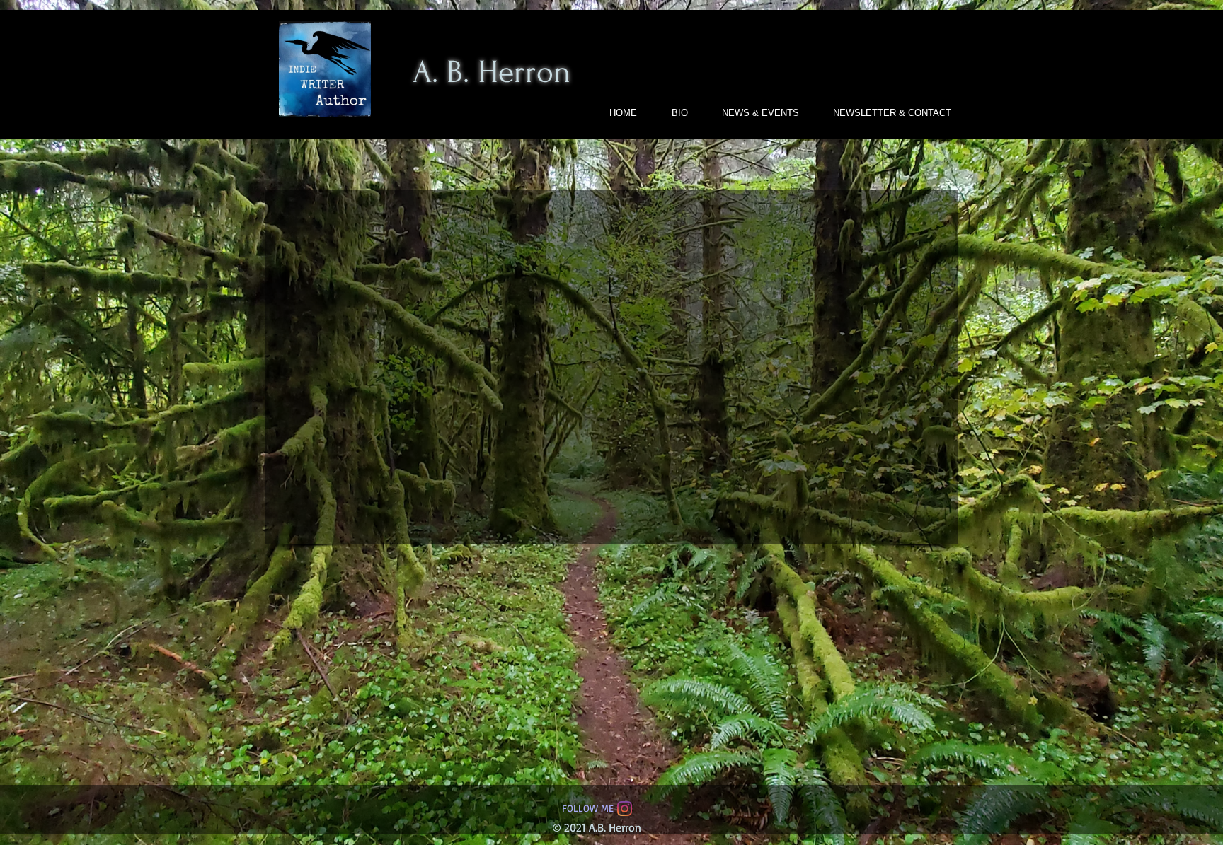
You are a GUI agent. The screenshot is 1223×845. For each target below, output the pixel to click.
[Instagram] (624, 808)
